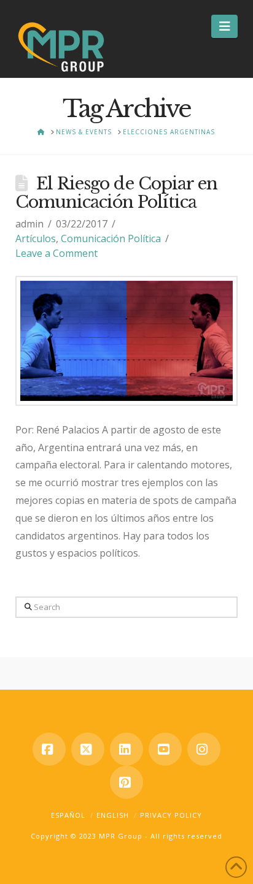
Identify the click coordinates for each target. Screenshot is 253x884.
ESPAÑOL (68, 815)
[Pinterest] (126, 782)
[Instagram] (203, 749)
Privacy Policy (171, 815)
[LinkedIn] (126, 749)
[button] (224, 26)
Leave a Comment (56, 253)
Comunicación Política (111, 238)
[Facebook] (49, 749)
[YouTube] (165, 749)
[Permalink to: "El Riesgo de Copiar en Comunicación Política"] (126, 341)
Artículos (35, 238)
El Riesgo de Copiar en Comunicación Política (116, 192)
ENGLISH (112, 815)
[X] (87, 749)
